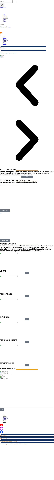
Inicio (4, 14)
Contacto (4, 21)
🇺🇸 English (8, 26)
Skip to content (3, 7)
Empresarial (5, 18)
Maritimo (4, 19)
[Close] (2, 5)
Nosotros (4, 15)
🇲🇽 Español (2, 26)
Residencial (5, 16)
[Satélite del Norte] (9, 12)
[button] (27, 85)
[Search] (14, 1)
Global (4, 20)
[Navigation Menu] (1, 33)
